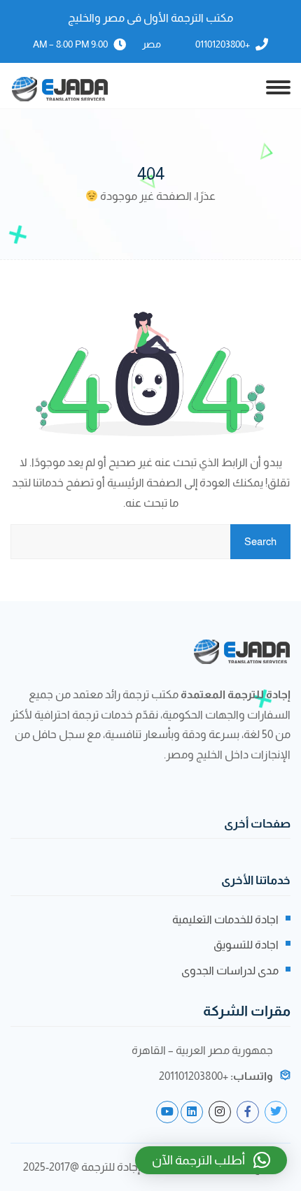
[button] (211, 1160)
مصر (151, 44)
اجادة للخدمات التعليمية (225, 919)
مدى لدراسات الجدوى (230, 970)
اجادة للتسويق (246, 945)
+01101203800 (222, 44)
